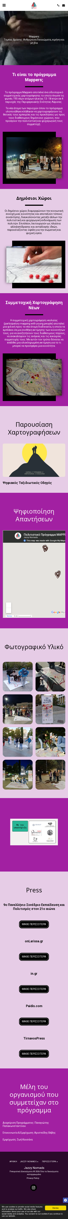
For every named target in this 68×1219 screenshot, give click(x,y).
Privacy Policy (33, 1178)
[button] (4, 5)
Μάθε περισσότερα (34, 924)
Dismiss (55, 1208)
